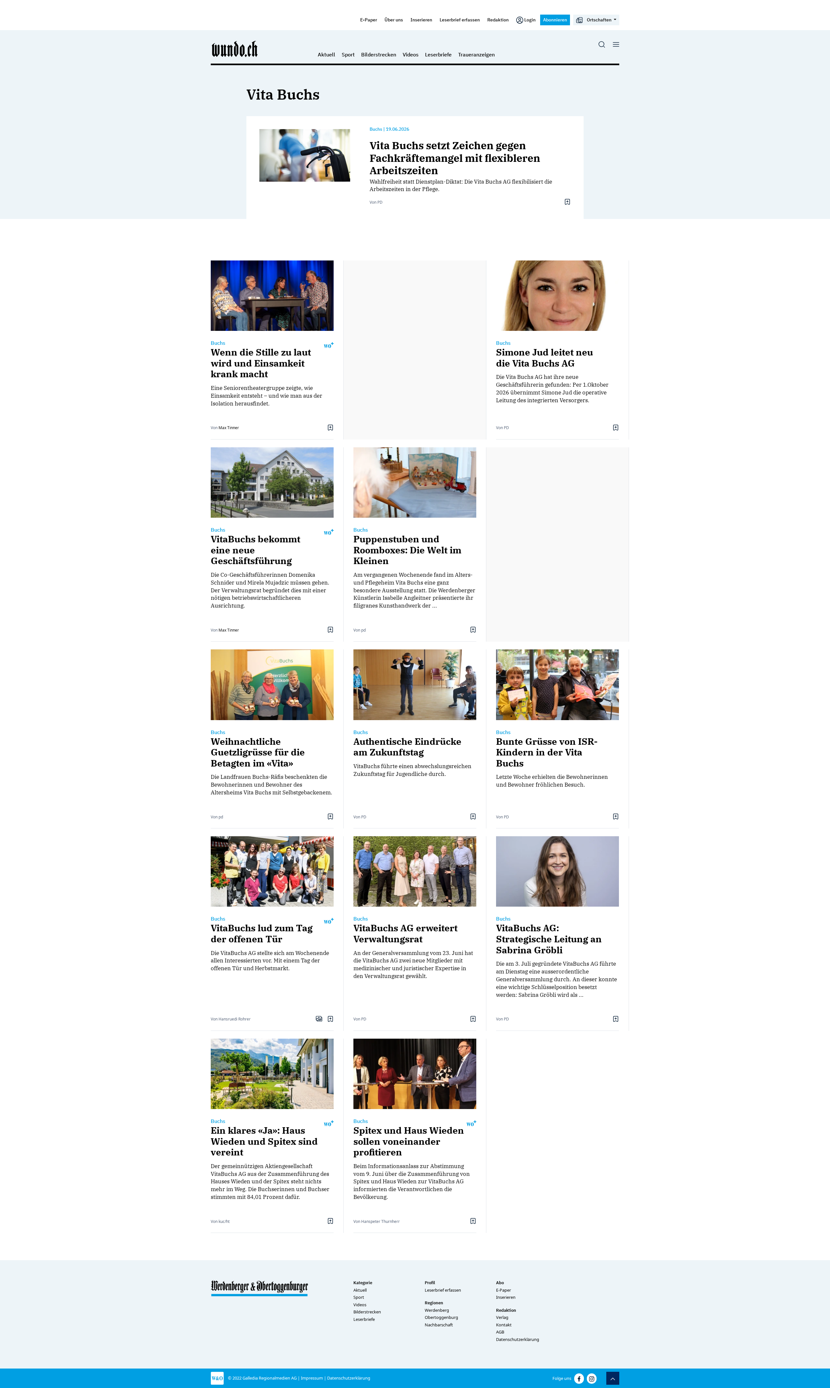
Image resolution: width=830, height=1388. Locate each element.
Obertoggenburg (441, 1317)
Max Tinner (229, 427)
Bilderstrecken (378, 54)
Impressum (312, 1378)
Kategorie (362, 1282)
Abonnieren (555, 20)
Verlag (502, 1317)
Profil (430, 1282)
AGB (500, 1332)
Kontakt (504, 1325)
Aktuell (326, 54)
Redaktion (498, 20)
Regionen (434, 1303)
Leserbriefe (438, 54)
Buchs (376, 129)
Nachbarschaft (439, 1325)
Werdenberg (437, 1310)
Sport (348, 54)
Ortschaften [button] (599, 20)
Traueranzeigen (476, 54)
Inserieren (421, 20)
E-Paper (368, 20)
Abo (500, 1282)
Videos (411, 54)
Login (530, 20)
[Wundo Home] (235, 48)
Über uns (394, 20)
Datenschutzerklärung (517, 1339)
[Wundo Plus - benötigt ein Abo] (329, 344)
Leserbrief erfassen (460, 20)
